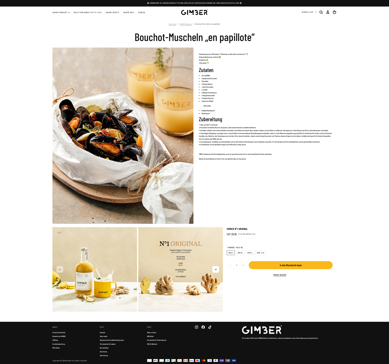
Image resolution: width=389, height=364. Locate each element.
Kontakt (102, 332)
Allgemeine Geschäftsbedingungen (112, 340)
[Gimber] (262, 329)
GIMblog (55, 340)
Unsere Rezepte (112, 12)
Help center (103, 336)
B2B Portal (150, 336)
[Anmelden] (328, 12)
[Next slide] (215, 269)
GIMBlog (141, 12)
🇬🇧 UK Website (152, 344)
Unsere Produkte (59, 12)
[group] (94, 269)
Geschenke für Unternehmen (156, 340)
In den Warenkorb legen (291, 265)
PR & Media (56, 348)
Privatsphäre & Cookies (108, 344)
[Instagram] (196, 327)
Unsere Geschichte (58, 332)
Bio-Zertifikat (104, 348)
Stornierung (104, 355)
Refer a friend (151, 332)
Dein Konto (103, 351)
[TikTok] (210, 327)
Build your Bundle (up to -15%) (88, 12)
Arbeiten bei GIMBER (58, 336)
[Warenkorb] (334, 12)
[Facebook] (203, 327)
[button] (321, 12)
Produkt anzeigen (279, 275)
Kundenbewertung (58, 344)
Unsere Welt (128, 12)
